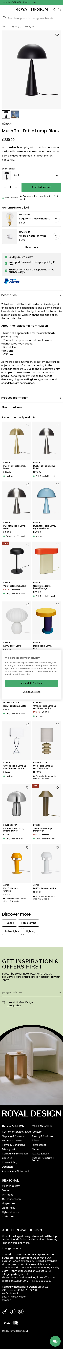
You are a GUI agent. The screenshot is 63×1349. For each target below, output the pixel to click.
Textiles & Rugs (40, 1153)
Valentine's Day (11, 1186)
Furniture (37, 1132)
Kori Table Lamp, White (44, 888)
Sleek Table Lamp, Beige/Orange (42, 587)
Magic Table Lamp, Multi (42, 647)
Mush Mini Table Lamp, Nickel (14, 527)
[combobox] (31, 175)
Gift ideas (7, 1195)
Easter (5, 1190)
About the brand (12, 407)
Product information (14, 398)
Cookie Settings (31, 691)
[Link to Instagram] (21, 1311)
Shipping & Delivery (13, 1136)
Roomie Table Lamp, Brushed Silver (13, 829)
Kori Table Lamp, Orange (11, 889)
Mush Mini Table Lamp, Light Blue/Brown (44, 527)
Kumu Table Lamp (12, 646)
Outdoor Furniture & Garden (43, 1159)
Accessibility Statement (15, 1171)
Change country (11, 1248)
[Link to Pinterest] (4, 1311)
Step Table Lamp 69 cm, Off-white (43, 767)
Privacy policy (10, 1149)
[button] (54, 9)
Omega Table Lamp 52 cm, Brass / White (44, 707)
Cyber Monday (10, 1212)
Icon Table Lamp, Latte (14, 706)
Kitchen (36, 1149)
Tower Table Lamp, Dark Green (42, 829)
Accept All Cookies (31, 683)
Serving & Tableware (43, 1136)
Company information (15, 1153)
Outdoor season (11, 1199)
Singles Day (8, 1203)
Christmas (8, 1216)
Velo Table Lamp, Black (14, 586)
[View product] (31, 219)
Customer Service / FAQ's (16, 1132)
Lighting (36, 1140)
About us (7, 1158)
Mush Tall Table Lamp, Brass (14, 467)
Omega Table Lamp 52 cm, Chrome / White (14, 767)
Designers (7, 1167)
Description (9, 295)
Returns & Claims (12, 1140)
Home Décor (39, 1145)
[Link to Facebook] (12, 1311)
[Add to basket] (56, 219)
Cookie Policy (9, 1162)
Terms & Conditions (13, 1145)
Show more (31, 247)
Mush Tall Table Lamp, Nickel (44, 467)
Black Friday (8, 1208)
